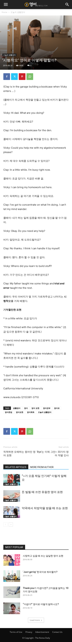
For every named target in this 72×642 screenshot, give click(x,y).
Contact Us (57, 632)
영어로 (57, 408)
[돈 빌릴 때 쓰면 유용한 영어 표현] (11, 496)
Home (4, 12)
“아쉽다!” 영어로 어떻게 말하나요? (41, 604)
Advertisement (42, 632)
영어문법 (8, 412)
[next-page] (11, 524)
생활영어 (16, 408)
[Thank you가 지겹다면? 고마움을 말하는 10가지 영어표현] (11, 592)
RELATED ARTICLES (15, 467)
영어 (26, 408)
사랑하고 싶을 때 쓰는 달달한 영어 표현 (43, 555)
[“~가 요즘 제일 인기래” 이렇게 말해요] (11, 480)
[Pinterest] (22, 76)
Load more (35, 620)
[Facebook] (6, 76)
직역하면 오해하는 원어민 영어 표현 (19, 453)
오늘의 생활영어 (18, 12)
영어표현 (19, 412)
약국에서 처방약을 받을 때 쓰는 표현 (45, 508)
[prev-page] (5, 524)
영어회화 (30, 412)
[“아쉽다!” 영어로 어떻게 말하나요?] (11, 608)
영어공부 (46, 408)
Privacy (28, 632)
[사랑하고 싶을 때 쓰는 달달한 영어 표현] (11, 560)
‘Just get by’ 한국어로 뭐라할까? (40, 572)
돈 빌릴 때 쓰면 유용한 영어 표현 (42, 492)
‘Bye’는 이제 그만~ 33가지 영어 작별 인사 (53, 453)
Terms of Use (16, 632)
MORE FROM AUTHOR (42, 467)
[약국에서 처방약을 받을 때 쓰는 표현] (11, 512)
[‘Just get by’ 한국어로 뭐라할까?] (11, 576)
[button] (5, 4)
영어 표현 (35, 408)
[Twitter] (14, 76)
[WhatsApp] (29, 76)
